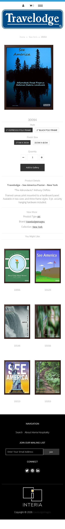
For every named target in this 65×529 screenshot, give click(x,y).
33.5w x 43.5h (41, 142)
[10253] (47, 398)
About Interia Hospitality (37, 432)
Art (38, 216)
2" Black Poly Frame (47, 130)
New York (33, 37)
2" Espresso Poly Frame (18, 130)
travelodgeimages (35, 221)
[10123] (47, 286)
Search (19, 432)
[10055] (17, 286)
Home (22, 37)
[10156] (47, 342)
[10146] (17, 342)
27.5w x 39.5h (22, 142)
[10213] (17, 398)
